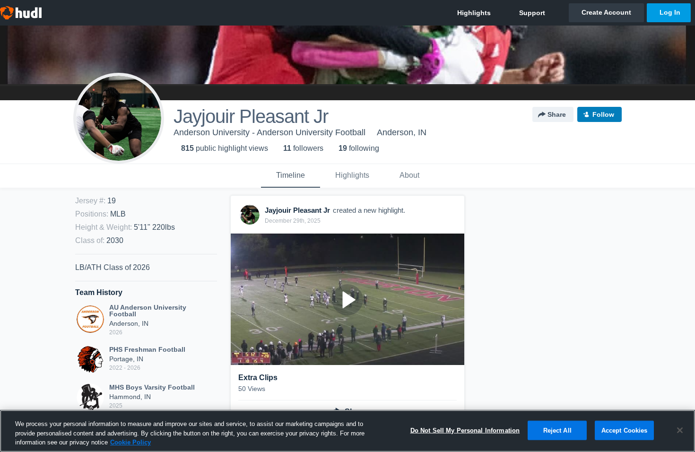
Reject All (557, 430)
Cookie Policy (130, 442)
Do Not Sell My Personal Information (465, 430)
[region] (347, 431)
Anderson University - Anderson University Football (269, 132)
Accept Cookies (624, 430)
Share (556, 114)
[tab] (290, 176)
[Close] (679, 430)
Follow (603, 114)
